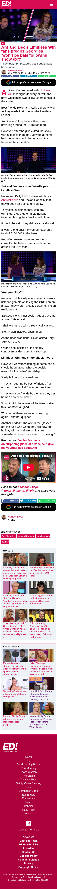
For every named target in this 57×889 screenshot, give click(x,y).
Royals (28, 802)
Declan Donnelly (26, 536)
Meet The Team (28, 840)
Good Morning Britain (29, 764)
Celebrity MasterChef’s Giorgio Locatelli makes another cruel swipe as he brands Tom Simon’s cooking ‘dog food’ (15, 573)
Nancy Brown (16, 71)
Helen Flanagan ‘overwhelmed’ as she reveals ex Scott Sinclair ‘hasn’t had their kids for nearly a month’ (41, 668)
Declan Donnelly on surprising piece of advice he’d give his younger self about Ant (27, 444)
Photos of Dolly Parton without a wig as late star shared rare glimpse (14, 720)
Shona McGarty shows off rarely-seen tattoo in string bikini (14, 694)
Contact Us (28, 852)
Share (10, 76)
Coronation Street (28, 791)
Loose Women (28, 772)
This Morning (28, 768)
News (28, 757)
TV (3, 43)
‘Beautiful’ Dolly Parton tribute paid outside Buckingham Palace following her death (40, 695)
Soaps (28, 787)
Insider (28, 813)
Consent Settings (28, 859)
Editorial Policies (29, 844)
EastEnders (28, 794)
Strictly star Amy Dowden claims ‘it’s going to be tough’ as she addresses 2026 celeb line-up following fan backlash (40, 630)
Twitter (5, 541)
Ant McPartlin (9, 200)
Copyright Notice (28, 867)
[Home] (6, 4)
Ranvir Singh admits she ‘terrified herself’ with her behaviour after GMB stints (41, 571)
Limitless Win (43, 536)
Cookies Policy (28, 856)
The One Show (28, 779)
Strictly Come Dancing (28, 783)
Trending (29, 806)
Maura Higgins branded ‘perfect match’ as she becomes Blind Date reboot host (41, 599)
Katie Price (28, 809)
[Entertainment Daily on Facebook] (28, 823)
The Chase (28, 775)
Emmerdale (28, 798)
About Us (28, 837)
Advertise (28, 848)
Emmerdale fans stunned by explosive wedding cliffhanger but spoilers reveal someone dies (14, 668)
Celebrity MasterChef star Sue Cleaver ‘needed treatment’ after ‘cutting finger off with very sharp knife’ (15, 601)
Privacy (28, 863)
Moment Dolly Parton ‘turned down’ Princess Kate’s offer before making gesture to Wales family (40, 722)
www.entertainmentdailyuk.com (23, 874)
